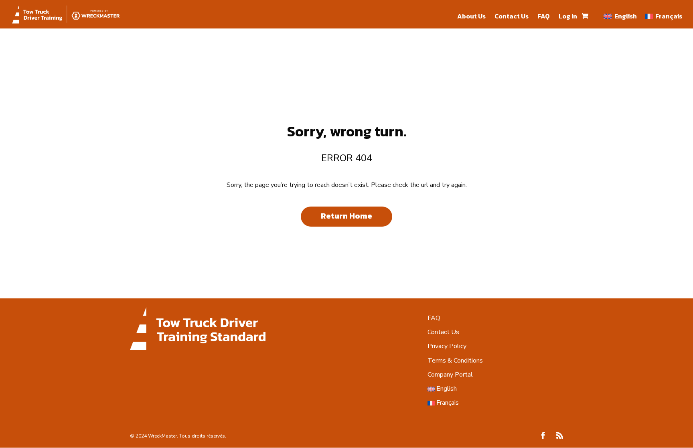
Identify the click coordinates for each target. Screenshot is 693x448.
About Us (471, 17)
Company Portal (450, 374)
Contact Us (511, 17)
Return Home (346, 216)
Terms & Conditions (455, 360)
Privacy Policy (447, 346)
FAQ (543, 17)
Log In (568, 17)
